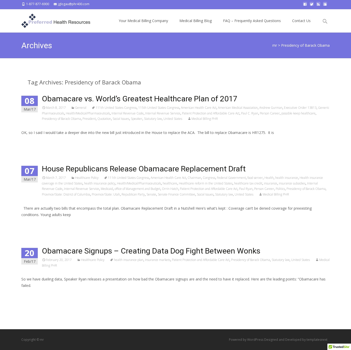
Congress (209, 178)
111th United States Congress (116, 107)
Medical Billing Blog (195, 20)
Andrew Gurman (270, 107)
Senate (151, 194)
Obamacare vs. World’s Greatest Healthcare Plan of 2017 (139, 98)
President (89, 118)
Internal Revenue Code (128, 113)
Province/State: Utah (106, 194)
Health (269, 178)
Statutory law (153, 118)
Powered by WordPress (246, 339)
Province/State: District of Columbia (66, 194)
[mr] (51, 19)
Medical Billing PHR (204, 118)
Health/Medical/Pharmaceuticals (88, 113)
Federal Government (231, 178)
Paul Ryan (246, 189)
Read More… (32, 142)
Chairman (194, 178)
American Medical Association (238, 107)
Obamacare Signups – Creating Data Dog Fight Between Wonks (151, 250)
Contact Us (301, 20)
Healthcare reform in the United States (206, 183)
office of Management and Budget (137, 189)
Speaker (136, 118)
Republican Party (133, 194)
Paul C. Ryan (249, 113)
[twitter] (312, 5)
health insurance (286, 178)
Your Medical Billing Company (143, 20)
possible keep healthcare (298, 113)
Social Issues (121, 118)
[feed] (318, 5)
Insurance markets (157, 260)
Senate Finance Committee (176, 194)
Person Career (270, 113)
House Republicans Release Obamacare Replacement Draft (144, 168)
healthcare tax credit (248, 183)
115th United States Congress (158, 107)
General (80, 107)
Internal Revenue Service (162, 113)
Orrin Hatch (170, 189)
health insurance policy (99, 183)
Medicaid (107, 189)
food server (255, 178)
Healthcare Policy (87, 178)
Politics (280, 189)
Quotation (104, 118)
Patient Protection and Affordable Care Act (210, 113)
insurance (270, 183)
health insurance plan (128, 260)
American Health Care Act (198, 107)
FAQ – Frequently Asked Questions (252, 20)
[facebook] (305, 5)
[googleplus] (325, 5)
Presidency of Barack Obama (61, 118)
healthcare (170, 183)
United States (172, 118)
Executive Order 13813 (300, 107)
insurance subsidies (292, 183)
